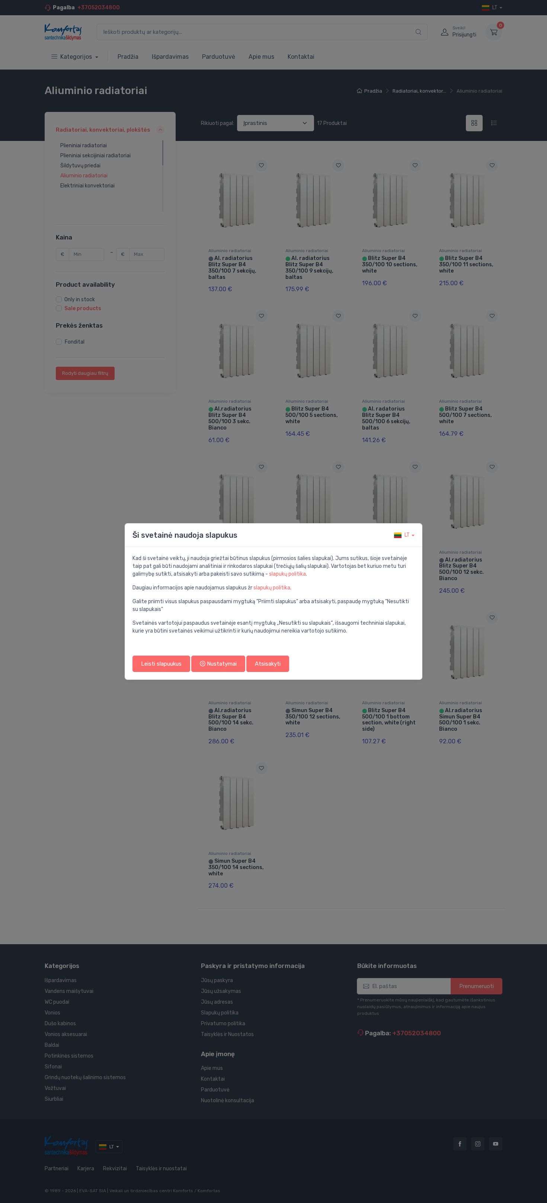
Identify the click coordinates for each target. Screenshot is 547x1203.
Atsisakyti (268, 663)
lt (407, 535)
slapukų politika (287, 574)
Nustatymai (221, 663)
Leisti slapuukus (161, 663)
